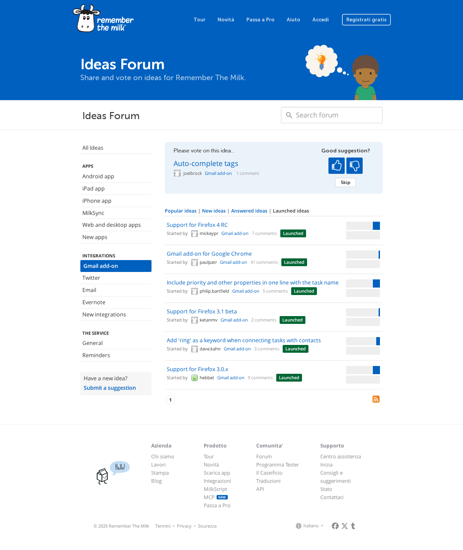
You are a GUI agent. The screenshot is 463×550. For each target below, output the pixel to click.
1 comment (247, 173)
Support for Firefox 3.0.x (197, 369)
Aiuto (293, 20)
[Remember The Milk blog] (353, 525)
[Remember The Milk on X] (344, 525)
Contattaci (332, 497)
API (260, 488)
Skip (345, 182)
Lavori (158, 464)
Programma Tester (277, 464)
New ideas (214, 210)
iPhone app (97, 200)
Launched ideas (291, 210)
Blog (156, 480)
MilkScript (215, 488)
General (92, 343)
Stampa (160, 472)
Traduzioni (268, 480)
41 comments (264, 262)
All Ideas (92, 147)
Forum (264, 456)
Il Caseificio (269, 472)
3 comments (266, 349)
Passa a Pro (260, 20)
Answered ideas (250, 210)
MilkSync (93, 213)
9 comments (260, 377)
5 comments (275, 291)
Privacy (184, 526)
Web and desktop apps (111, 224)
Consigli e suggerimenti (335, 476)
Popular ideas (181, 210)
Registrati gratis (366, 20)
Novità (226, 20)
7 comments (264, 233)
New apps (94, 237)
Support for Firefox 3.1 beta (202, 311)
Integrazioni (217, 480)
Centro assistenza (340, 456)
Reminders (96, 355)
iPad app (93, 188)
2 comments (263, 320)
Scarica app (217, 472)
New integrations (104, 314)
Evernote (93, 302)
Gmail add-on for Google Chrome (209, 253)
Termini (162, 526)
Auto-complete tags (206, 163)
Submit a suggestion (110, 387)
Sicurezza (207, 526)
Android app (98, 176)
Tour (199, 20)
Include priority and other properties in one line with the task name (253, 282)
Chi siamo (162, 456)
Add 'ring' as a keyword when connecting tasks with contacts (244, 340)
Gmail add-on (100, 266)
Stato (326, 488)
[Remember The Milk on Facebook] (335, 525)
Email (89, 290)
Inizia (326, 464)
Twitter (91, 277)
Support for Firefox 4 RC (197, 224)
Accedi (321, 20)
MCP (215, 497)
